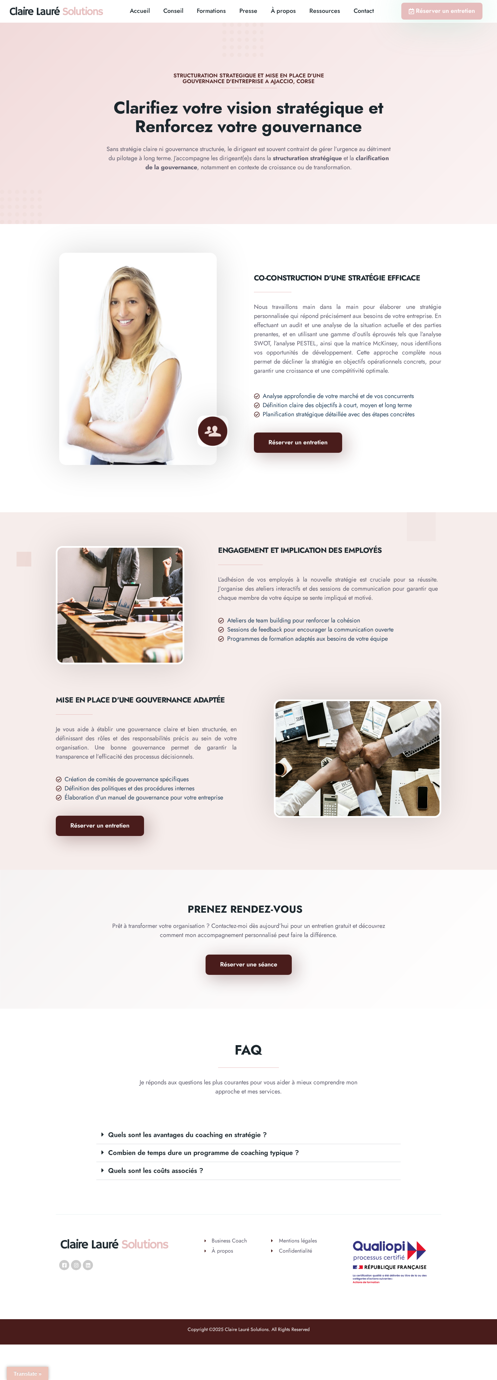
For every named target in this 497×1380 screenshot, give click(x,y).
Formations (211, 10)
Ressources (324, 10)
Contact (364, 10)
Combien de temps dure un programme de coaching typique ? (203, 1153)
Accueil (140, 10)
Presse (248, 10)
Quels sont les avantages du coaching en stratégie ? (187, 1135)
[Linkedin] (88, 1265)
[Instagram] (76, 1265)
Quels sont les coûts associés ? (155, 1171)
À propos (283, 10)
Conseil (173, 10)
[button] (248, 1135)
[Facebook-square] (64, 1265)
